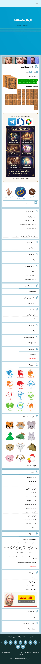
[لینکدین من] (18, 647)
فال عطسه (33, 616)
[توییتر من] (10, 642)
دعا (35, 318)
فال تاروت (33, 527)
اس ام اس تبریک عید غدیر (29, 216)
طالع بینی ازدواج (32, 303)
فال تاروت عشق (32, 515)
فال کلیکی (33, 330)
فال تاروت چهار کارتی (30, 496)
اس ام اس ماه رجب (31, 228)
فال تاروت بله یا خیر (31, 523)
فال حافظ (33, 578)
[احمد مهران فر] (33, 60)
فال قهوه (34, 271)
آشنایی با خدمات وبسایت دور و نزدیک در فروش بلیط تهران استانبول (22, 557)
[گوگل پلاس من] (6, 642)
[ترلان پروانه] (21, 60)
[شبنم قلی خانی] (8, 60)
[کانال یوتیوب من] (23, 647)
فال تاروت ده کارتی (31, 512)
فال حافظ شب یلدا (31, 585)
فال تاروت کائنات (23, 20)
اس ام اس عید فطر (31, 232)
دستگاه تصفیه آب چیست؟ (29, 539)
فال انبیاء (33, 259)
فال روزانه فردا (32, 628)
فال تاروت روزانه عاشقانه (29, 519)
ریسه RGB (33, 354)
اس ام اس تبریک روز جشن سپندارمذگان (26, 236)
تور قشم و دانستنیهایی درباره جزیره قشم (25, 552)
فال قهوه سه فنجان (31, 275)
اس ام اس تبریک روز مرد (30, 220)
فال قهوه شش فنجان (30, 279)
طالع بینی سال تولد (31, 465)
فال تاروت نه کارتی (31, 508)
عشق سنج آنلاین (32, 342)
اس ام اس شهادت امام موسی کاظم (27, 224)
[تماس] (15, 642)
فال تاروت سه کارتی (31, 492)
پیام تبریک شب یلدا (31, 589)
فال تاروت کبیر (32, 481)
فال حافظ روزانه (32, 581)
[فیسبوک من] (25, 642)
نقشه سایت (13, 658)
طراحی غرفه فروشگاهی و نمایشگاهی (27, 562)
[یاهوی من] (35, 642)
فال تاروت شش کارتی (30, 504)
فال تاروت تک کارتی (31, 488)
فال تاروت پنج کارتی (31, 500)
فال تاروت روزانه (31, 477)
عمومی (28, 202)
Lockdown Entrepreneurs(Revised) (28, 543)
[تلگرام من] (30, 642)
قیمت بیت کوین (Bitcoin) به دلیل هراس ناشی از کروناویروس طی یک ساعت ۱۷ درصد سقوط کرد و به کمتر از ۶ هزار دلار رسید (20, 548)
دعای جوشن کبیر (31, 315)
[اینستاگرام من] (20, 642)
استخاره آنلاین (32, 247)
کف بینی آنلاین (32, 291)
